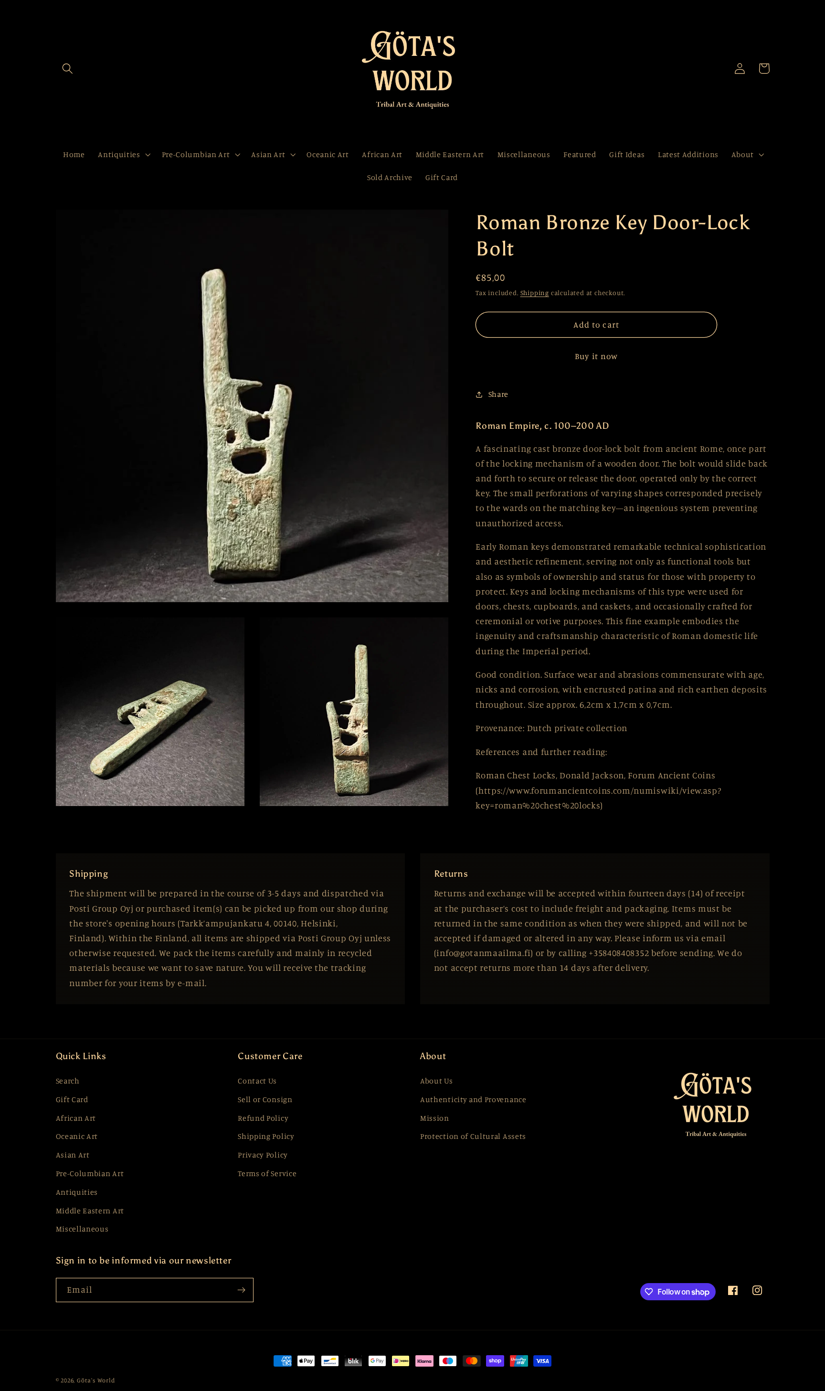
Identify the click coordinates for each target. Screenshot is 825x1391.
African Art (76, 1118)
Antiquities (77, 1192)
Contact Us (257, 1080)
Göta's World (96, 1380)
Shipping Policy (266, 1136)
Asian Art (73, 1154)
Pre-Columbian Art (90, 1173)
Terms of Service (267, 1173)
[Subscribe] (241, 1290)
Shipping (534, 292)
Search (68, 1080)
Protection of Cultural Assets (473, 1136)
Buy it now (596, 356)
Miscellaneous (82, 1228)
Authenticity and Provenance (473, 1099)
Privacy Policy (263, 1154)
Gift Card (72, 1099)
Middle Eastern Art (90, 1210)
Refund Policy (263, 1118)
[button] (68, 68)
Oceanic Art (77, 1136)
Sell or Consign (265, 1099)
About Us (436, 1080)
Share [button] (498, 394)
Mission (434, 1118)
